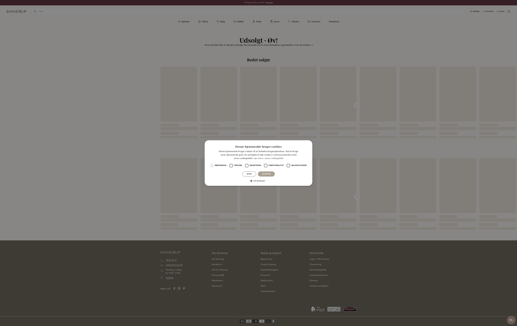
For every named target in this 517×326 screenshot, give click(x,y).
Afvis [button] (249, 174)
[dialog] (258, 163)
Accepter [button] (266, 174)
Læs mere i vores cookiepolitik (268, 158)
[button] (258, 180)
